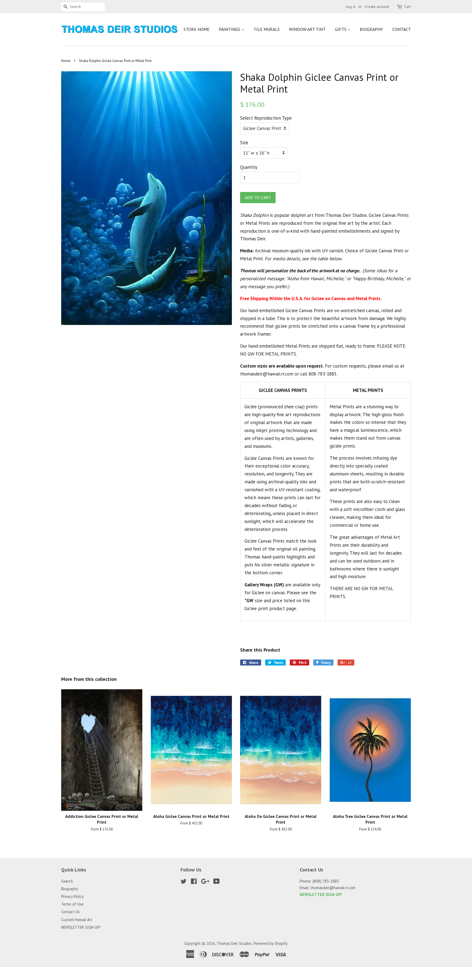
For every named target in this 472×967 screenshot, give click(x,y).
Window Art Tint (307, 29)
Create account (377, 6)
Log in (351, 6)
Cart (407, 6)
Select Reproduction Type (266, 118)
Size (244, 143)
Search (67, 881)
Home (65, 60)
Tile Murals (266, 29)
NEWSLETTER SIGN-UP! (81, 927)
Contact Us (70, 911)
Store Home (197, 29)
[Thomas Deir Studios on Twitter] (184, 882)
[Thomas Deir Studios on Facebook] (194, 882)
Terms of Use (72, 904)
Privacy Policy (72, 896)
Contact (401, 29)
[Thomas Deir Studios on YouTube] (216, 882)
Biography (371, 29)
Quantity (248, 167)
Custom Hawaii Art (76, 919)
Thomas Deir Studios (234, 943)
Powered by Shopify (270, 943)
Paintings (230, 29)
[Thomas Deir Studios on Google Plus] (205, 882)
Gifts (341, 29)
